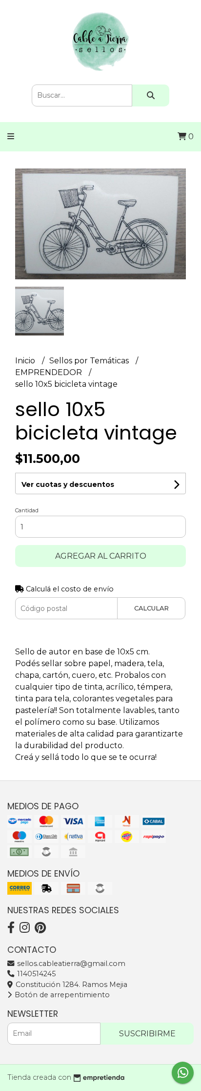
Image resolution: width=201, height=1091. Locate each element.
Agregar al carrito (100, 556)
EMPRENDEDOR (49, 372)
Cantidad (27, 510)
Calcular (151, 608)
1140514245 (35, 973)
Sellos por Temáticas (90, 360)
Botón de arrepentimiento (61, 994)
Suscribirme (147, 1033)
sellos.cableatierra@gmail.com (70, 963)
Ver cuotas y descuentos (67, 484)
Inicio (26, 360)
